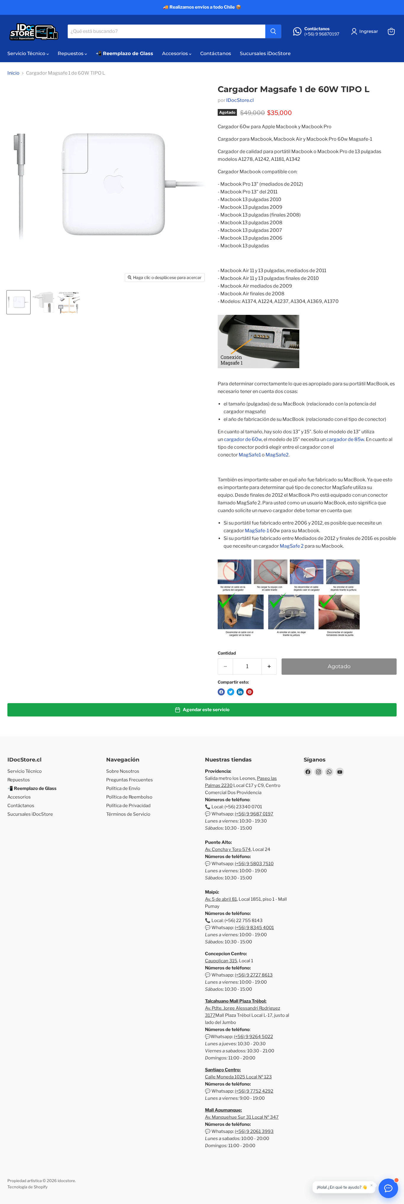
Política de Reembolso (129, 797)
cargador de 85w (345, 439)
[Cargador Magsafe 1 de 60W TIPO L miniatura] (18, 302)
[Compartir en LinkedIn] (240, 691)
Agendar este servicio (206, 709)
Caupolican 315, (221, 960)
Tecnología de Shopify (27, 1186)
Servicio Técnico (26, 53)
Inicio (13, 73)
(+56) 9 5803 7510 (254, 863)
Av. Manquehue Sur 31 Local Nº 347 (242, 1117)
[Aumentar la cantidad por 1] (269, 666)
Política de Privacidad (128, 805)
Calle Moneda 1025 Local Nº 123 (238, 1077)
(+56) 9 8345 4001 (254, 927)
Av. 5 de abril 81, (221, 899)
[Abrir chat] (388, 1188)
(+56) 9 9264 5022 (253, 1036)
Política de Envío (123, 788)
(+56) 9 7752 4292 (254, 1091)
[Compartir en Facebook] (221, 691)
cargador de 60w (243, 439)
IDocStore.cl (240, 100)
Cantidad (227, 653)
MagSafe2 (277, 455)
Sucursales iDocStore (265, 53)
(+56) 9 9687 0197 (254, 814)
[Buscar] (273, 31)
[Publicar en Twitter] (230, 691)
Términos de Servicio (128, 814)
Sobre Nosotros (122, 771)
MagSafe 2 (292, 546)
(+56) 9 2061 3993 (254, 1131)
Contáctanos (215, 53)
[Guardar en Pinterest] (249, 691)
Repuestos (71, 53)
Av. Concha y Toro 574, (228, 849)
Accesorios (175, 53)
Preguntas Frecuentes (129, 780)
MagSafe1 (250, 455)
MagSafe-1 (257, 530)
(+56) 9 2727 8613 (254, 975)
